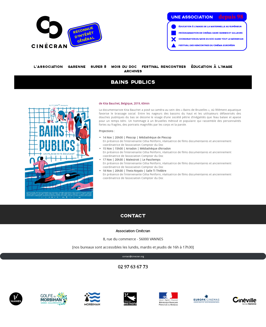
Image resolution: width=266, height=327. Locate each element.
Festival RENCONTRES (164, 67)
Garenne (76, 67)
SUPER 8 (98, 67)
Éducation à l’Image (211, 67)
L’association (48, 67)
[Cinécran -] (138, 30)
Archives (133, 71)
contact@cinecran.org (133, 256)
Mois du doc (124, 67)
